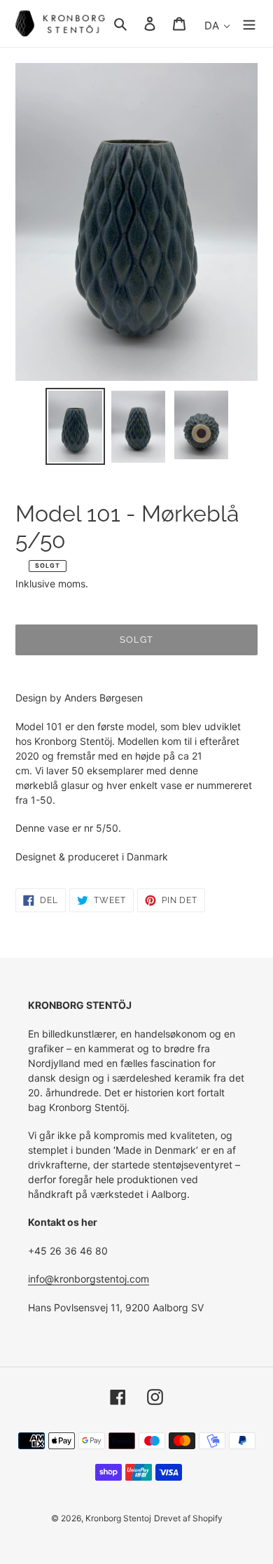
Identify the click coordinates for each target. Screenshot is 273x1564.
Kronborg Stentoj (118, 1518)
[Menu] (249, 23)
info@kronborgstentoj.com (88, 1279)
